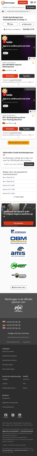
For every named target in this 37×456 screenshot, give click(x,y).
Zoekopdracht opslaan (19, 143)
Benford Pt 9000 (9, 193)
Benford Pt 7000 (9, 189)
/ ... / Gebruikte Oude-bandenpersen (16, 11)
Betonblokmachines (13, 342)
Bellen (27, 76)
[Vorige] (3, 47)
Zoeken (32, 7)
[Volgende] (34, 47)
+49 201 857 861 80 (13, 322)
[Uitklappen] (18, 84)
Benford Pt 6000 (9, 185)
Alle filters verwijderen (13, 29)
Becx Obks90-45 (8, 181)
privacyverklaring (7, 450)
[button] (35, 2)
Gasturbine (26, 342)
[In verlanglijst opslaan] (33, 62)
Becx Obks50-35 (8, 177)
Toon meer (19, 197)
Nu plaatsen (18, 223)
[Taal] (31, 2)
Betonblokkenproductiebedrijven (18, 337)
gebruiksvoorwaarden (21, 450)
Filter (11, 24)
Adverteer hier (19, 287)
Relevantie (27, 24)
